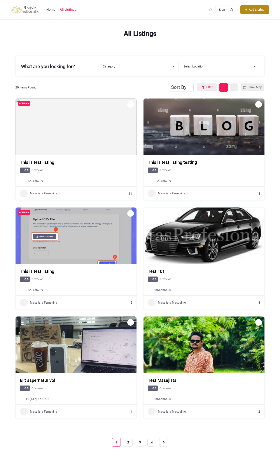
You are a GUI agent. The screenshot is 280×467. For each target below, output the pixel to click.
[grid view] (223, 87)
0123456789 (34, 181)
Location (192, 66)
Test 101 (156, 271)
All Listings (68, 10)
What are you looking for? (48, 66)
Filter (209, 87)
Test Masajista (162, 380)
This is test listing (37, 162)
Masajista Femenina (43, 193)
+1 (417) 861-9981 (38, 399)
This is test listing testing (172, 162)
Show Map (255, 87)
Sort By (178, 87)
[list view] (234, 87)
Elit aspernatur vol (37, 380)
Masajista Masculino (172, 302)
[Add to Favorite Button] (130, 104)
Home (50, 10)
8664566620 (162, 290)
